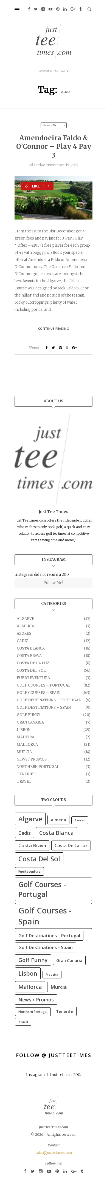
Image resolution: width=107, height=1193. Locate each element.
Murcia (24, 752)
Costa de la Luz (33, 663)
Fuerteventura (33, 678)
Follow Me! (53, 582)
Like (40, 186)
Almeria (25, 626)
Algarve (25, 618)
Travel (24, 781)
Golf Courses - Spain (45, 916)
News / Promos (54, 125)
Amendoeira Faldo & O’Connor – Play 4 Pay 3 (53, 146)
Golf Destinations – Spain (44, 707)
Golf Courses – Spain (38, 692)
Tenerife (26, 774)
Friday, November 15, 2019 (56, 165)
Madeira (25, 737)
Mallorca (27, 744)
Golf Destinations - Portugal (49, 936)
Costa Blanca (31, 648)
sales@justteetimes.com (53, 1153)
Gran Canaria (30, 722)
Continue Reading (58, 330)
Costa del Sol (31, 670)
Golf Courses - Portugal (42, 889)
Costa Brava (29, 655)
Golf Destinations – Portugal (49, 700)
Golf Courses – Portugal (44, 685)
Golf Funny (28, 715)
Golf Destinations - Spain (45, 947)
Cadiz (22, 641)
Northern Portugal (38, 766)
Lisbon (23, 729)
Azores (24, 633)
